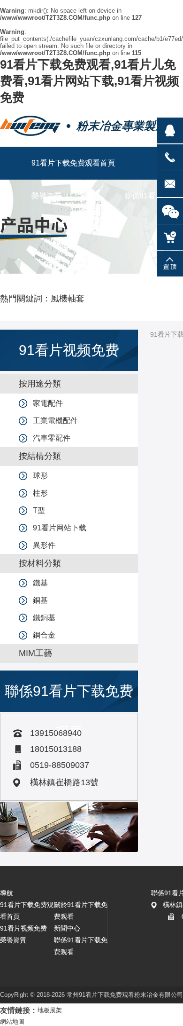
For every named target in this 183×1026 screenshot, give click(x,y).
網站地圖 (12, 1021)
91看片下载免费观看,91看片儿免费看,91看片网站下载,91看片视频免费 (89, 80)
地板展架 (50, 1010)
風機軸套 (67, 298)
